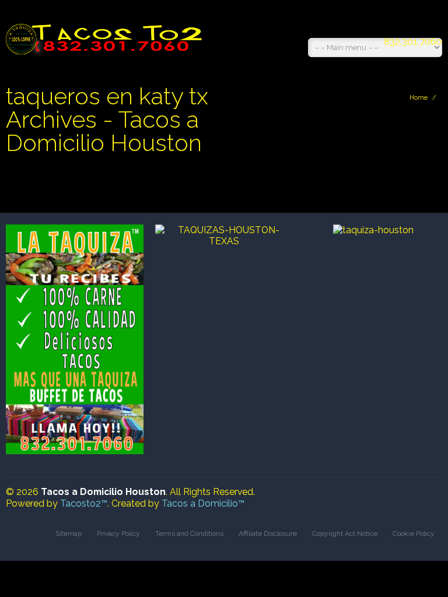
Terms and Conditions (189, 533)
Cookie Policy (414, 533)
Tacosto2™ (83, 503)
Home (419, 97)
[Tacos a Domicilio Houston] (106, 33)
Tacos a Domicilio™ (203, 503)
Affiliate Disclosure (268, 533)
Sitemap (68, 533)
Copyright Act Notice (344, 533)
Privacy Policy (118, 533)
